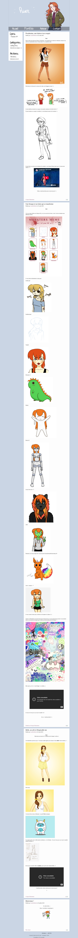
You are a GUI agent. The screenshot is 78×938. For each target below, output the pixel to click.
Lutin (40, 935)
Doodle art (28, 725)
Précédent (44, 933)
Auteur (43, 29)
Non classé (28, 930)
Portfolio (29, 29)
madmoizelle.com (32, 41)
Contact (57, 29)
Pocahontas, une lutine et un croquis (38, 33)
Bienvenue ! (30, 901)
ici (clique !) (48, 614)
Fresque (32, 725)
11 (66, 896)
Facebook (14, 36)
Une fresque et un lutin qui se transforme (39, 204)
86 (48, 933)
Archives (13, 57)
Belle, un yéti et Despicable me (36, 730)
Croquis (27, 199)
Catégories (13, 45)
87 (49, 933)
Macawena (36, 935)
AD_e (41, 213)
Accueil (15, 29)
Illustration (31, 199)
